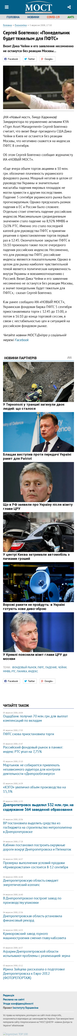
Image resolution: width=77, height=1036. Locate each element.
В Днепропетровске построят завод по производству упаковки (32, 900)
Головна (13, 17)
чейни (62, 667)
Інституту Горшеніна (25, 1007)
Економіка (21, 25)
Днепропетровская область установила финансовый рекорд (32, 918)
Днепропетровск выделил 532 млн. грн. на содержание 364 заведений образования (38, 807)
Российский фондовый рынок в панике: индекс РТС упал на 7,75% (33, 749)
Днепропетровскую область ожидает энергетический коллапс (30, 882)
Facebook (21, 340)
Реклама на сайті (13, 999)
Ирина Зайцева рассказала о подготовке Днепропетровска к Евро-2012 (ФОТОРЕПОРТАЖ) (34, 973)
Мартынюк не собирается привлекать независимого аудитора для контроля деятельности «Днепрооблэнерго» (31, 769)
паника (22, 671)
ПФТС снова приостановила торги (28, 734)
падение (51, 667)
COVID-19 (53, 17)
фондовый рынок (24, 667)
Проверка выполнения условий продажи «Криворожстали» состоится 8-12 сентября (35, 864)
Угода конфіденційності (18, 1003)
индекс (33, 671)
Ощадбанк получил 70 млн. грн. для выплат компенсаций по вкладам (35, 718)
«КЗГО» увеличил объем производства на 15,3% (34, 789)
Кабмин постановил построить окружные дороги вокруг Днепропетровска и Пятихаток (37, 847)
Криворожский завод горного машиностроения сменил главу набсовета (34, 935)
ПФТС (41, 667)
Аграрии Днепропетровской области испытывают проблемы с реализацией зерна (36, 953)
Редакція (8, 995)
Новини (33, 17)
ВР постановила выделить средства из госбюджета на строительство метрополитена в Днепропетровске (37, 827)
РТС (13, 671)
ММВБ (6, 671)
